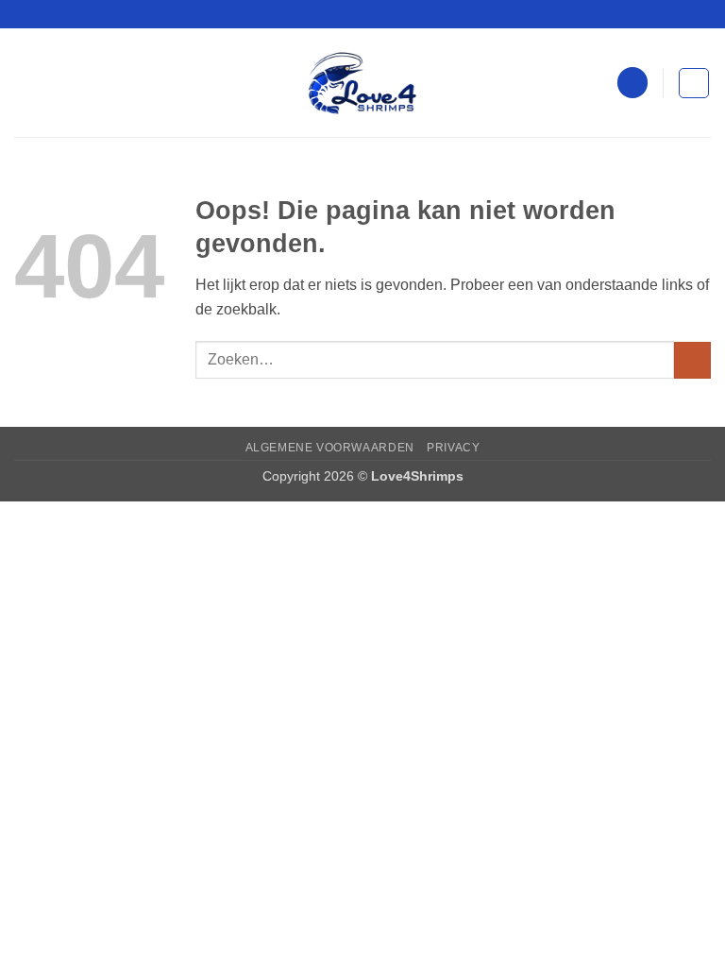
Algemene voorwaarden (329, 447)
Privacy (453, 447)
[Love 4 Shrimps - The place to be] (362, 83)
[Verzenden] (692, 360)
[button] (25, 82)
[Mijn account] (632, 82)
